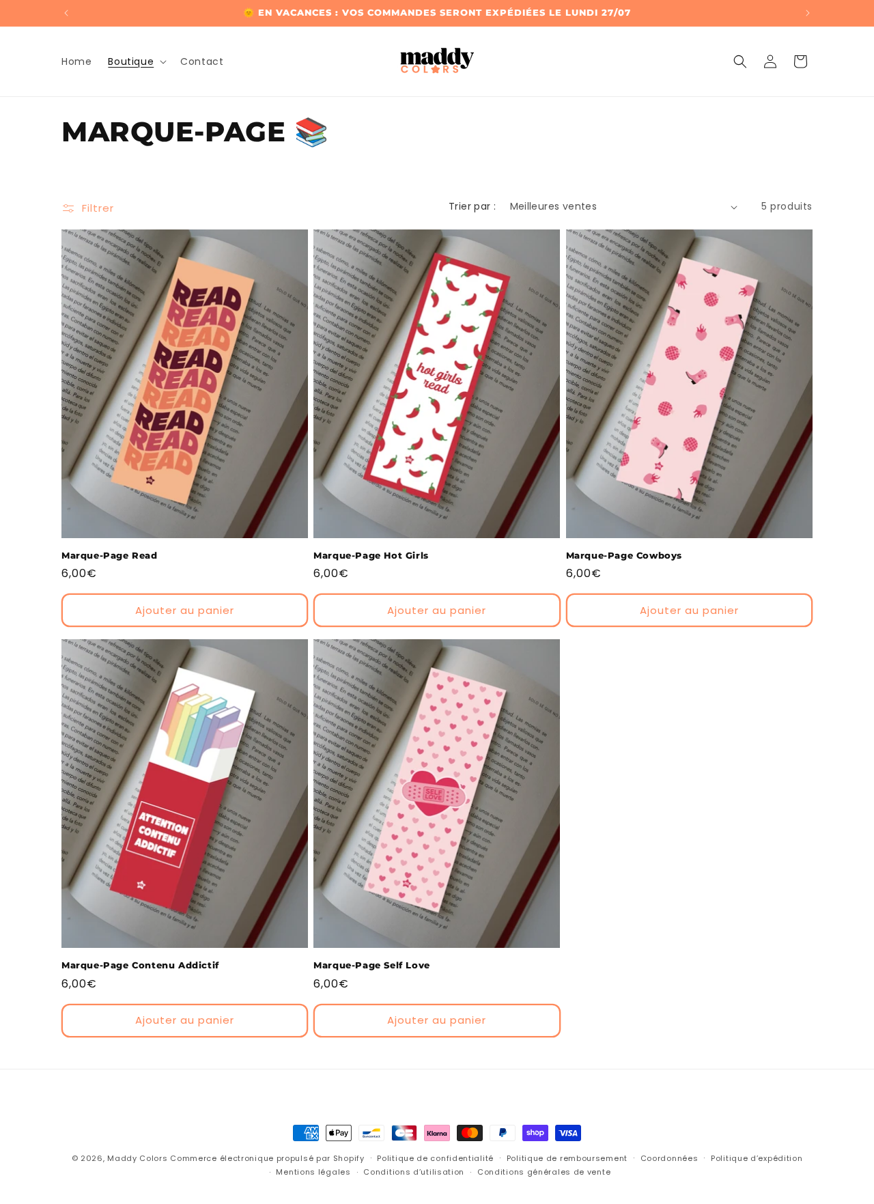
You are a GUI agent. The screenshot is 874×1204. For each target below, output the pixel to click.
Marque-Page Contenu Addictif (140, 965)
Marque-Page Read (109, 555)
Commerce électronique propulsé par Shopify (267, 1158)
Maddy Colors (137, 1158)
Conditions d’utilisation (413, 1171)
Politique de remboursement (567, 1158)
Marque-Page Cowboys (624, 555)
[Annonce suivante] (808, 13)
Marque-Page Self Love (371, 965)
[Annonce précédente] (66, 13)
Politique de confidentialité (435, 1158)
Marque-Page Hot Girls (371, 555)
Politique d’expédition (756, 1158)
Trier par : (472, 206)
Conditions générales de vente (543, 1171)
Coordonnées (669, 1158)
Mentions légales (313, 1171)
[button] (136, 61)
